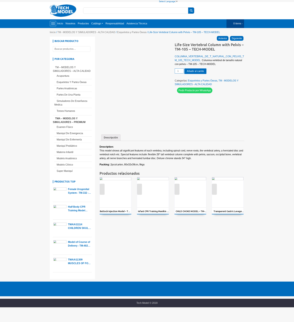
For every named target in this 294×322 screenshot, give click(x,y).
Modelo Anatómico (67, 158)
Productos (83, 23)
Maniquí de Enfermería (69, 139)
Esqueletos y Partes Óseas (132, 32)
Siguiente (237, 38)
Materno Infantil (65, 152)
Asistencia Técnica (136, 23)
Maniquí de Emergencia (70, 133)
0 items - (238, 23)
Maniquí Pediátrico (67, 146)
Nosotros (70, 23)
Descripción (111, 137)
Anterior (222, 38)
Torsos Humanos (66, 111)
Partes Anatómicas (67, 88)
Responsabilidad (115, 23)
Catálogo (96, 23)
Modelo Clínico (65, 164)
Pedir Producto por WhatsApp (195, 90)
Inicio (60, 23)
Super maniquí (65, 171)
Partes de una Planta (68, 94)
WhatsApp (102, 192)
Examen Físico (65, 127)
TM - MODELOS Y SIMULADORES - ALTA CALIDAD (86, 32)
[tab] (111, 137)
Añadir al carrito (195, 71)
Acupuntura (63, 76)
